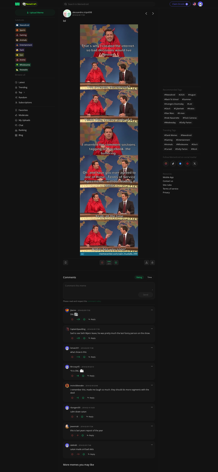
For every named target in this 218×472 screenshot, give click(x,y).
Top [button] (21, 92)
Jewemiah (74, 426)
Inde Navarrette (172, 118)
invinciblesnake (77, 385)
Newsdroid (22, 25)
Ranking (22, 130)
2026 (182, 94)
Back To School (172, 99)
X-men (182, 113)
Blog (21, 135)
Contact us (168, 181)
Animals (21, 40)
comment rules (94, 301)
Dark (20, 50)
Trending (23, 87)
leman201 (75, 348)
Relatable (22, 69)
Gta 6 (168, 108)
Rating (139, 277)
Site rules (167, 185)
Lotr (190, 104)
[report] (146, 262)
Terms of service (170, 188)
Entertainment (24, 45)
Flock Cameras (190, 118)
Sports (20, 30)
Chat (21, 125)
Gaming (21, 35)
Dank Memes (171, 135)
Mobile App (168, 177)
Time (149, 277)
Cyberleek (179, 108)
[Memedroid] (17, 4)
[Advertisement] (182, 47)
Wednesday (171, 122)
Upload (36, 12)
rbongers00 (75, 407)
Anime (20, 59)
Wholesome (23, 64)
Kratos (191, 108)
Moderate (23, 115)
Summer (187, 99)
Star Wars (170, 113)
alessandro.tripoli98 (82, 12)
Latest (22, 82)
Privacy (166, 192)
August (192, 94)
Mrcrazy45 (75, 366)
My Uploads (24, 120)
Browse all (20, 74)
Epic (19, 55)
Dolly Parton (186, 122)
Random (23, 97)
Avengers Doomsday (175, 104)
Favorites (23, 110)
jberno (73, 310)
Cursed (169, 149)
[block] (152, 262)
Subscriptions (25, 102)
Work (194, 149)
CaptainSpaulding (78, 329)
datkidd (73, 445)
